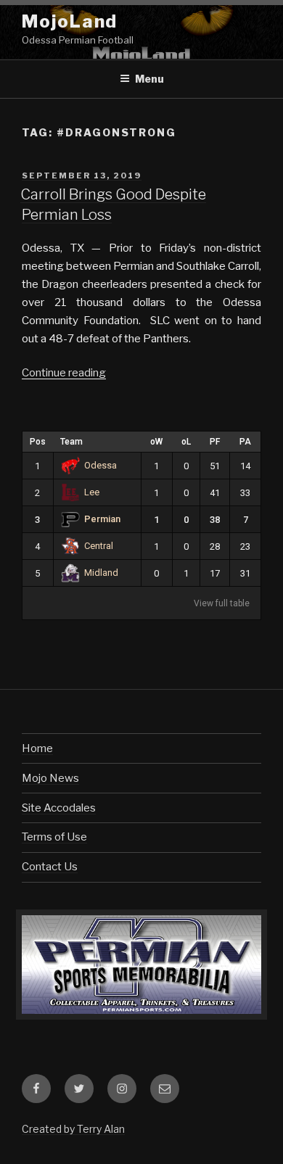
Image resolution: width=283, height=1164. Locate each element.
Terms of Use (54, 836)
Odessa (100, 465)
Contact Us (50, 866)
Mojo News (50, 778)
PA (245, 442)
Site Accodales (59, 807)
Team (71, 442)
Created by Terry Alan (73, 1129)
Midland (101, 572)
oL (186, 442)
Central (98, 545)
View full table (222, 603)
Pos (38, 442)
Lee (91, 492)
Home (37, 748)
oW (156, 442)
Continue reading (64, 372)
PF (215, 442)
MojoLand (70, 21)
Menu (149, 79)
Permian (102, 518)
